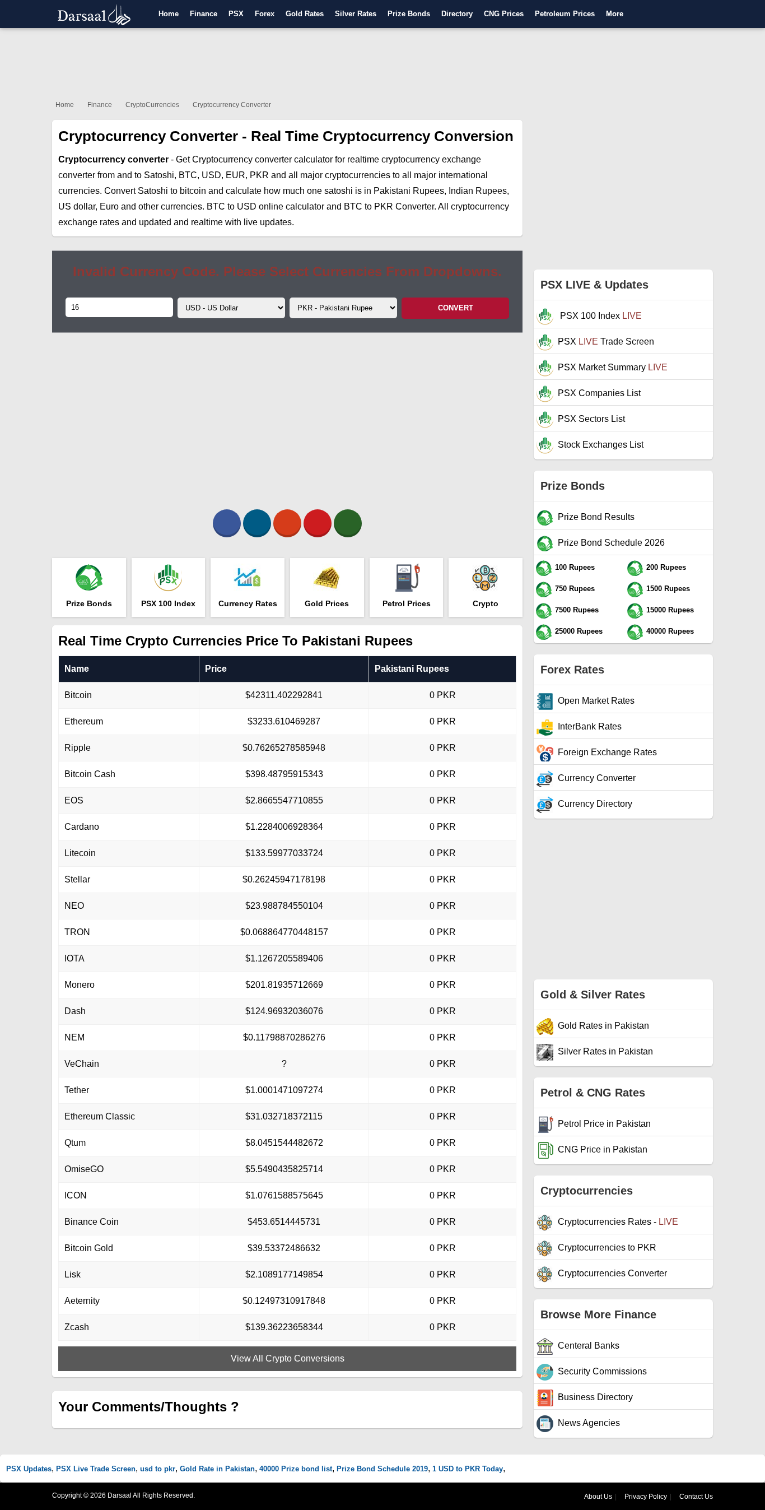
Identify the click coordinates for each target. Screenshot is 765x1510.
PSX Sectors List (591, 419)
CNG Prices (504, 14)
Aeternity (82, 1300)
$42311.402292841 (284, 695)
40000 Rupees (670, 631)
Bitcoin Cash (89, 774)
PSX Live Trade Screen (96, 1469)
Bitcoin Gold (88, 1248)
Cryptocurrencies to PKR (607, 1247)
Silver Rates (355, 14)
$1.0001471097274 (284, 1090)
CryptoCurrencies (152, 105)
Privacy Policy (645, 1496)
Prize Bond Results (596, 517)
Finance (203, 14)
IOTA (74, 958)
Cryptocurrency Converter (232, 105)
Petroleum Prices (565, 14)
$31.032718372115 (284, 1116)
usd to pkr (157, 1469)
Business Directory (595, 1397)
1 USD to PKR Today (467, 1469)
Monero (79, 984)
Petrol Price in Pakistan (604, 1123)
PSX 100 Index (600, 315)
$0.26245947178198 (283, 879)
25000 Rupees (579, 631)
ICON (75, 1195)
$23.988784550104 (284, 905)
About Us (598, 1496)
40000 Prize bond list (295, 1469)
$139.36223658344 (284, 1327)
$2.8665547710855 (284, 800)
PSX (236, 14)
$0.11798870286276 (284, 1037)
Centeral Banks (588, 1345)
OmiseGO (84, 1169)
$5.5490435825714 (284, 1169)
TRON (77, 932)
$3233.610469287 (284, 721)
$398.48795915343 (284, 774)
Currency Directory (595, 804)
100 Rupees (575, 567)
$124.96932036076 (284, 1011)
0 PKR (443, 695)
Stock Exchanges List (600, 444)
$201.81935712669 (284, 984)
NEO (74, 905)
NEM (74, 1037)
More (614, 14)
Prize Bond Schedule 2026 (611, 542)
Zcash (76, 1327)
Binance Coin (91, 1221)
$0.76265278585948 (283, 747)
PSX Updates (29, 1469)
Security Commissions (602, 1371)
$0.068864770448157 (284, 932)
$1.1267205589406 (284, 958)
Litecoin (80, 853)
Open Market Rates (596, 700)
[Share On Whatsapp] (348, 523)
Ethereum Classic (99, 1116)
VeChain (81, 1063)
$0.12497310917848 (283, 1300)
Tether (76, 1090)
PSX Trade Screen (606, 341)
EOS (73, 800)
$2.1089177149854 (284, 1274)
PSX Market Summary (613, 367)
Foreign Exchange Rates (607, 752)
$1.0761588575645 (284, 1195)
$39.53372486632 (284, 1248)
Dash (75, 1011)
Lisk (72, 1274)
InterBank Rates (590, 726)
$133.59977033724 (284, 853)
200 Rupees (666, 567)
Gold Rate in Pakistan (217, 1469)
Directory (457, 14)
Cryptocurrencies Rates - (618, 1221)
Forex (264, 14)
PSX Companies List (599, 393)
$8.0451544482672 (284, 1142)
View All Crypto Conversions (287, 1358)
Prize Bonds (409, 14)
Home (168, 14)
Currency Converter (597, 778)
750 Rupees (575, 588)
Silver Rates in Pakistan (605, 1051)
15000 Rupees (670, 610)
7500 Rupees (577, 610)
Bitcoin (78, 695)
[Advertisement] (382, 61)
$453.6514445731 (284, 1221)
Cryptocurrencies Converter (612, 1273)
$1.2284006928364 (284, 826)
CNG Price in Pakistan (602, 1149)
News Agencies (589, 1423)
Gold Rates (305, 14)
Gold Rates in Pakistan (603, 1025)
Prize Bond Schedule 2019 (382, 1469)
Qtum (75, 1142)
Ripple (77, 747)
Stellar (77, 879)
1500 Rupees (668, 588)
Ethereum (83, 721)
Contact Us (696, 1496)
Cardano (81, 826)
